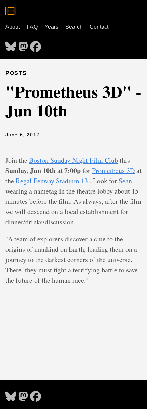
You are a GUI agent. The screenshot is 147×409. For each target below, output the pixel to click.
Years (51, 27)
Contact (99, 27)
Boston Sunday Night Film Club (73, 160)
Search (74, 27)
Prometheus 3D (113, 170)
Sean (125, 180)
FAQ (32, 27)
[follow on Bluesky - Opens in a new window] (10, 44)
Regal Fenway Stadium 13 (52, 180)
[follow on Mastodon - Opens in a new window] (23, 44)
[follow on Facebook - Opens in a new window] (35, 44)
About (12, 27)
